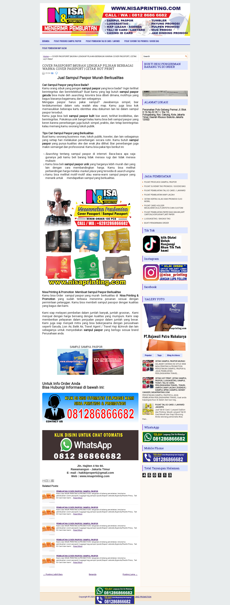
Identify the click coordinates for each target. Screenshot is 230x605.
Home (46, 56)
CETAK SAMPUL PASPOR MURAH (170, 361)
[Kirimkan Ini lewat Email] (43, 480)
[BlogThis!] (46, 480)
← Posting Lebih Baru (53, 574)
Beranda (45, 41)
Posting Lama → (130, 574)
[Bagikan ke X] (49, 480)
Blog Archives (173, 355)
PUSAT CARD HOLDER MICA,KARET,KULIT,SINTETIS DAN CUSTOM (163, 206)
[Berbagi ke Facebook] (52, 480)
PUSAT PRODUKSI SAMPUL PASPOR (67, 41)
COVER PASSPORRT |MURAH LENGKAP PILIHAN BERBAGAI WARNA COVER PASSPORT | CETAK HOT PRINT (87, 67)
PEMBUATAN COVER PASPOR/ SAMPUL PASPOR (77, 491)
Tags (159, 355)
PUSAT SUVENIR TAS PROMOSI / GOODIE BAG (141, 41)
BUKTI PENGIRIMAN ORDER (156, 223)
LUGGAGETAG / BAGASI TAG (157, 218)
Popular (148, 355)
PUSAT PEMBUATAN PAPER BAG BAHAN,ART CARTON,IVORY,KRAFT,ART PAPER (164, 213)
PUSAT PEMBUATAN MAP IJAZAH (54, 48)
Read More (77, 498)
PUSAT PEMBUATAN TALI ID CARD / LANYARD (103, 41)
